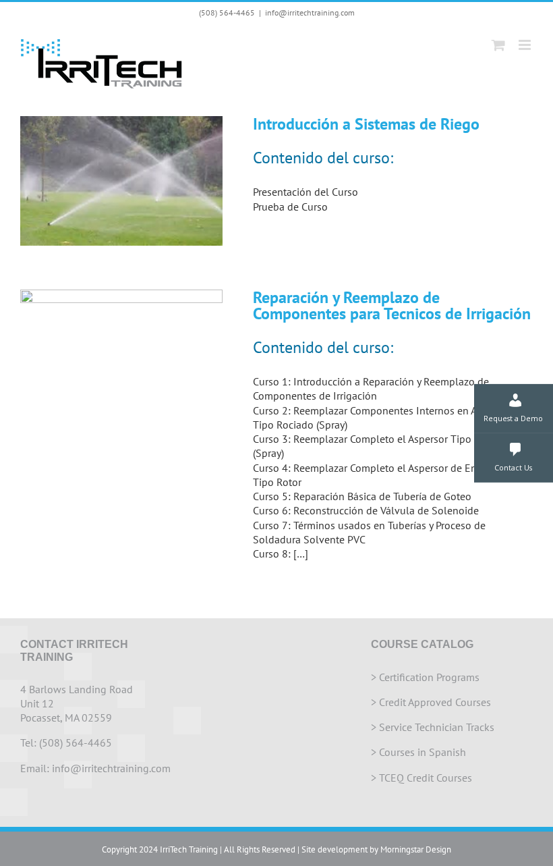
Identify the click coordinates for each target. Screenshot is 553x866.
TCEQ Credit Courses (425, 777)
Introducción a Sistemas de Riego (366, 123)
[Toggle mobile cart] (498, 45)
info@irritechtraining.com (310, 12)
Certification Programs (429, 677)
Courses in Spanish (422, 752)
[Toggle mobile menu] (526, 45)
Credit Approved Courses (435, 702)
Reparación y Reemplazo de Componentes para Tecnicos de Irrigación (392, 305)
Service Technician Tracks (436, 727)
